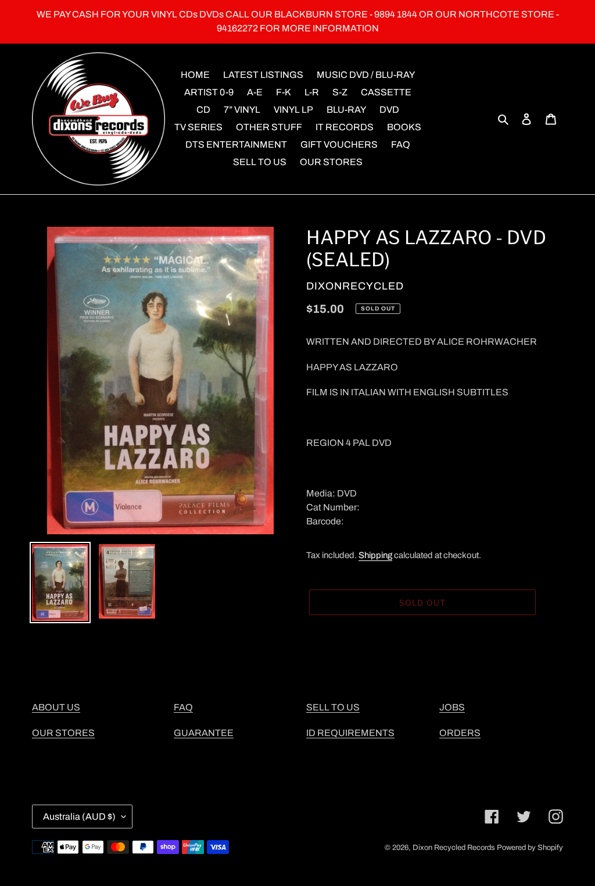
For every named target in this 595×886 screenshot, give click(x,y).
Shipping (375, 555)
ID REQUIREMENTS (350, 733)
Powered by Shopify (530, 848)
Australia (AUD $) (79, 816)
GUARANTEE (204, 733)
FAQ (183, 707)
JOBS (452, 707)
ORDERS (460, 733)
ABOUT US (56, 707)
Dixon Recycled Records (454, 848)
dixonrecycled (355, 286)
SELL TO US (333, 707)
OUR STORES (63, 733)
